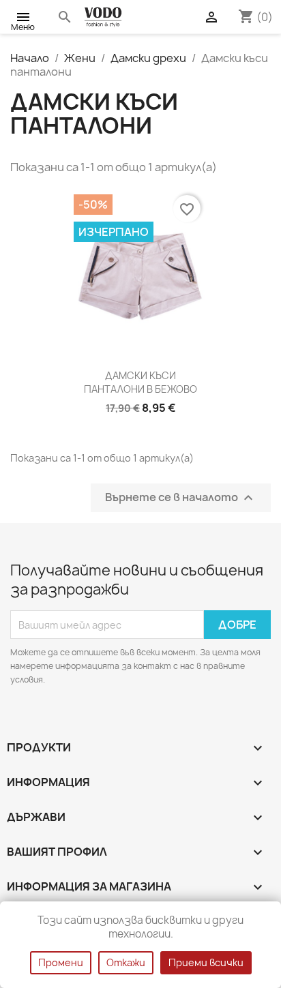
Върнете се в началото (180, 498)
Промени (60, 962)
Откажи (125, 962)
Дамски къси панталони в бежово (140, 382)
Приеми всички (205, 962)
